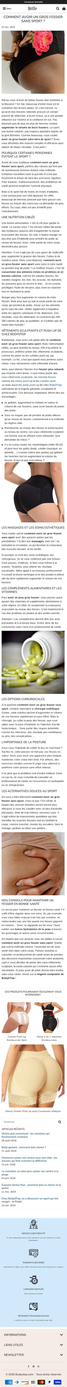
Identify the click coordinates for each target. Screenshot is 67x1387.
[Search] (58, 8)
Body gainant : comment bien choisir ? (24, 1147)
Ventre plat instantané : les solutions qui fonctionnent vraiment (26, 1135)
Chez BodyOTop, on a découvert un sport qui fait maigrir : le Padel (30, 1200)
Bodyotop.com (24, 1374)
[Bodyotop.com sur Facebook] (28, 1366)
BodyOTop (56, 384)
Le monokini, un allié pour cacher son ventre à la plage (30, 1173)
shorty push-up (23, 381)
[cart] (64, 8)
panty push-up (31, 384)
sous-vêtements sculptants (17, 377)
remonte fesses (47, 377)
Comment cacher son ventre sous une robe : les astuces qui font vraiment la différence (29, 1159)
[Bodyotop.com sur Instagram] (38, 1366)
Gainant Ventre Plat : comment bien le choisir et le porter (31, 1187)
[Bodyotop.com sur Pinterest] (33, 1366)
